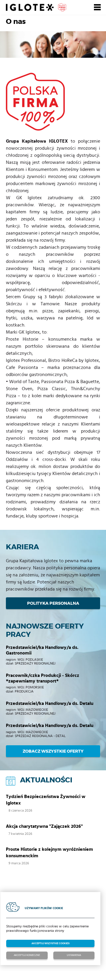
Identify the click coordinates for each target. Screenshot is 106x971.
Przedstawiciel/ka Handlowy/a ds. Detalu (49, 703)
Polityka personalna (53, 603)
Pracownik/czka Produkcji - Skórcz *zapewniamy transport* (42, 678)
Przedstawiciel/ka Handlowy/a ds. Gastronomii (42, 650)
